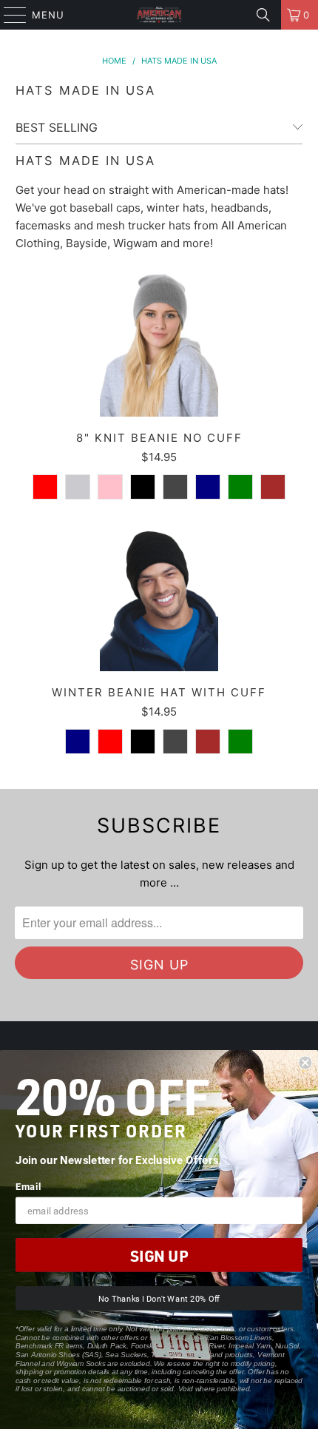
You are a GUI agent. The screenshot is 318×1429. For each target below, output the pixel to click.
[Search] (263, 15)
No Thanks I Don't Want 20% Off (159, 1298)
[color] (45, 487)
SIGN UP (159, 1255)
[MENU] (8, 15)
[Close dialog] (305, 1063)
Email (28, 1186)
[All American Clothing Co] (159, 15)
